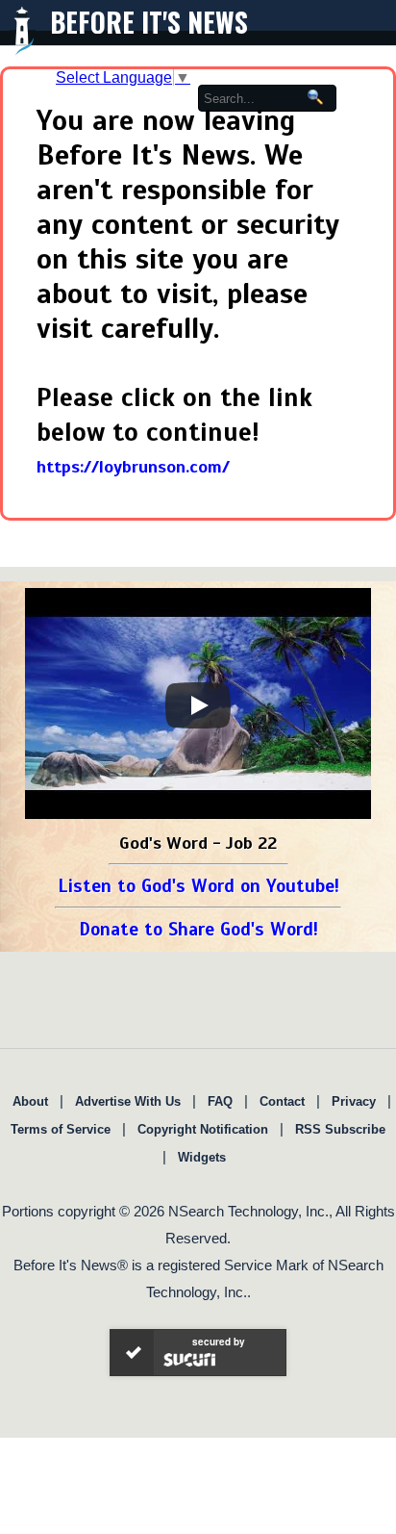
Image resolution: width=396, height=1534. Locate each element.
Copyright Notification (202, 1129)
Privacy (354, 1101)
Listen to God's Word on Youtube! (198, 886)
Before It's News (149, 21)
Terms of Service (61, 1129)
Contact (282, 1101)
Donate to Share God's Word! (198, 929)
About (30, 1101)
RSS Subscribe (340, 1129)
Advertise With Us (128, 1101)
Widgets (202, 1157)
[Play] (198, 705)
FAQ (220, 1101)
